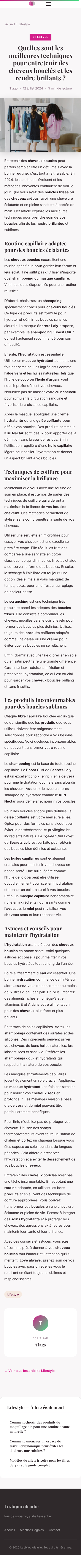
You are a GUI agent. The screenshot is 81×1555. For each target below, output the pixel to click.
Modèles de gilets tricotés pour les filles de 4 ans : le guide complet (40, 1462)
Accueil (10, 24)
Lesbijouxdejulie (21, 1506)
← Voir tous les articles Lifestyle (29, 1371)
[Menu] (48, 3)
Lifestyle (24, 24)
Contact (54, 1530)
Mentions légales (32, 1530)
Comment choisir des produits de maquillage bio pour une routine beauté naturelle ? (40, 1427)
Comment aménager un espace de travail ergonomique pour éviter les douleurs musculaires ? (37, 1446)
